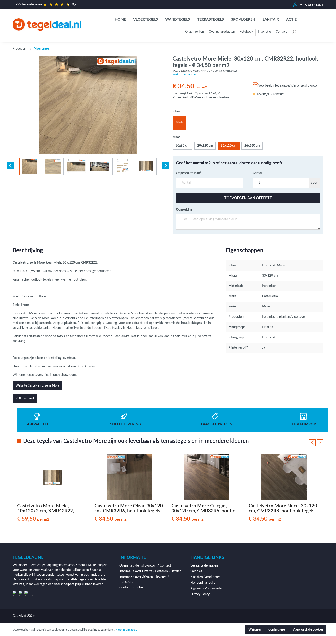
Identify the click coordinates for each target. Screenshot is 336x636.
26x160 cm (252, 145)
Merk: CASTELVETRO (185, 74)
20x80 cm (182, 145)
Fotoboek (246, 31)
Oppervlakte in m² (188, 173)
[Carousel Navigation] (316, 442)
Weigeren (255, 629)
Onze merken (194, 31)
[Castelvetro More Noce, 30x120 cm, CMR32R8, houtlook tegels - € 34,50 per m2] (284, 477)
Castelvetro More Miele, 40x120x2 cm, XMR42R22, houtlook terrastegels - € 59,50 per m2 (50, 509)
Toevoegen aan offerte (248, 198)
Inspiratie (264, 31)
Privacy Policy (200, 594)
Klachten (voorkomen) (205, 577)
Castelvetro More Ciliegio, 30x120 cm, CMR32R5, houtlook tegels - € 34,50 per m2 (206, 509)
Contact (281, 31)
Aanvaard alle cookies (308, 629)
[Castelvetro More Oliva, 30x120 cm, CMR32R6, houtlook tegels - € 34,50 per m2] (129, 477)
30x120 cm (229, 145)
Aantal (257, 173)
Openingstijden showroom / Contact (145, 565)
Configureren (277, 629)
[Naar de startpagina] (47, 24)
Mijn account (311, 5)
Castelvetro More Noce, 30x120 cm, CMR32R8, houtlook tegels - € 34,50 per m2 (283, 509)
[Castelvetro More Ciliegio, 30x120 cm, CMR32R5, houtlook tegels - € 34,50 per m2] (206, 477)
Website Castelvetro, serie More (37, 385)
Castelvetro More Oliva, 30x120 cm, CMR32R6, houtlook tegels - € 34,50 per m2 (128, 509)
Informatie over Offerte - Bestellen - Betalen (150, 571)
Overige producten (222, 31)
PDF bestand (25, 398)
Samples (196, 571)
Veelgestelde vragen (204, 565)
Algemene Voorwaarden (207, 588)
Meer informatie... (126, 629)
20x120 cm (205, 145)
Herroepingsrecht (202, 582)
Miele (179, 122)
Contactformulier (131, 587)
